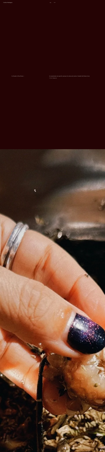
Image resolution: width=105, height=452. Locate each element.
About (54, 2)
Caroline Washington (7, 2)
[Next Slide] (103, 375)
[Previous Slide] (1, 375)
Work (50, 2)
